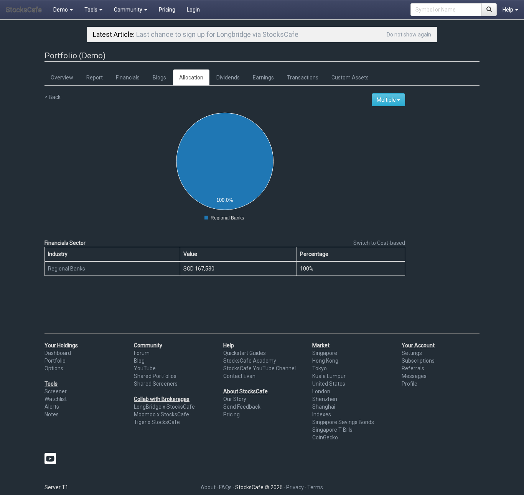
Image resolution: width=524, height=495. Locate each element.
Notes (51, 414)
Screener (55, 391)
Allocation (191, 77)
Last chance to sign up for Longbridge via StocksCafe (217, 34)
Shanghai (323, 407)
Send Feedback (241, 407)
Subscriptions (418, 361)
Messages (414, 376)
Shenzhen (324, 399)
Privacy (295, 487)
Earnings (263, 77)
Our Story (234, 399)
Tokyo (319, 368)
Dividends (228, 77)
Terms (315, 487)
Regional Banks (66, 269)
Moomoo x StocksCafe (161, 414)
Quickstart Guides (244, 353)
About (208, 487)
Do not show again (409, 34)
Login (193, 10)
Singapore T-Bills (332, 430)
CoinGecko (325, 437)
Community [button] (128, 10)
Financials (128, 77)
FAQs (225, 487)
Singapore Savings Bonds (343, 422)
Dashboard (57, 353)
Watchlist (55, 399)
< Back (52, 97)
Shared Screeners (156, 384)
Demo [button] (61, 10)
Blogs (159, 77)
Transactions (302, 77)
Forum (142, 353)
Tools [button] (91, 10)
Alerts (51, 407)
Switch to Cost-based (379, 243)
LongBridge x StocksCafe (164, 407)
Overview (62, 77)
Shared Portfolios (155, 376)
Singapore (324, 353)
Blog (139, 361)
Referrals (413, 368)
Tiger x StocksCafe (157, 422)
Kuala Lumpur (329, 376)
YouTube (145, 368)
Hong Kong (325, 361)
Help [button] (508, 10)
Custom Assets (350, 77)
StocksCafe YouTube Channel (259, 368)
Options (53, 368)
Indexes (321, 414)
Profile (409, 384)
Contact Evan (239, 376)
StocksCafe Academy (249, 361)
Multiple (387, 100)
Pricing (167, 10)
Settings (412, 353)
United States (328, 384)
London (321, 391)
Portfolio (55, 361)
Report (94, 77)
